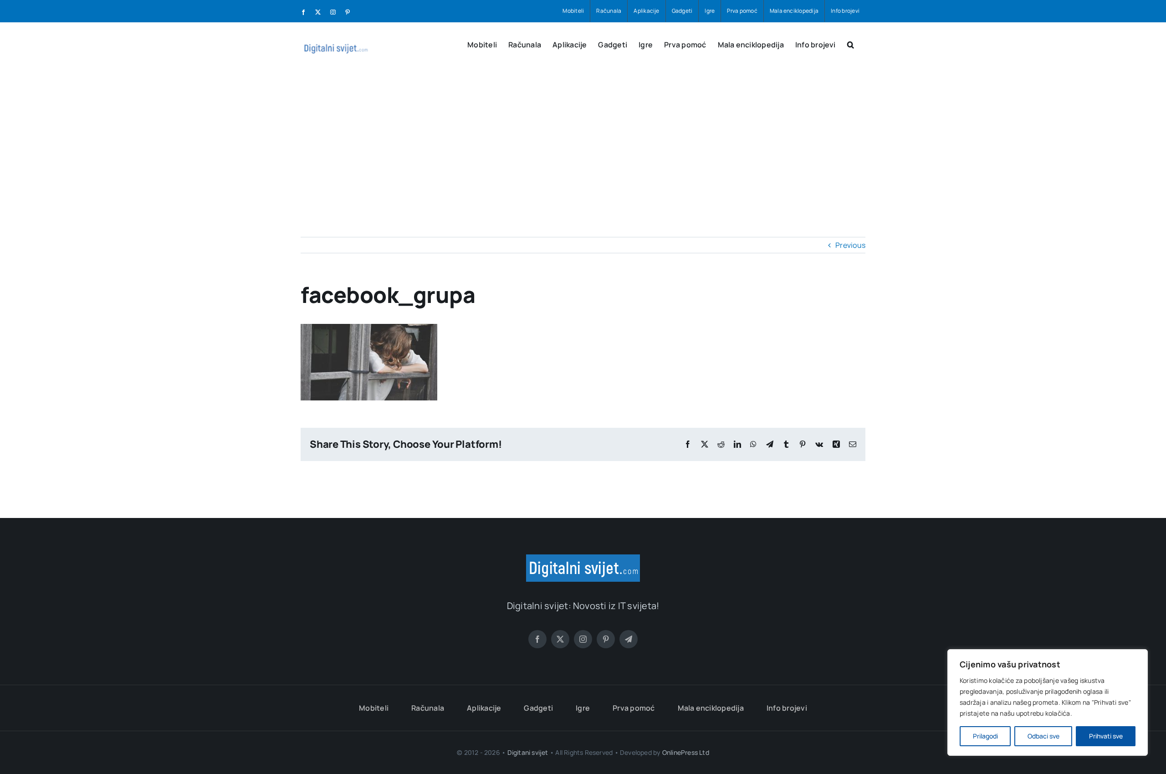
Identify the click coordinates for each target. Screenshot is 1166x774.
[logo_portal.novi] (583, 558)
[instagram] (583, 639)
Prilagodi (985, 736)
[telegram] (628, 639)
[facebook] (537, 639)
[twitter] (560, 639)
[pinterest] (606, 639)
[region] (1047, 702)
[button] (850, 43)
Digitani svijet (527, 752)
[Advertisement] (583, 141)
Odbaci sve (1043, 736)
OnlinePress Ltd (685, 752)
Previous (850, 245)
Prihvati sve (1106, 736)
